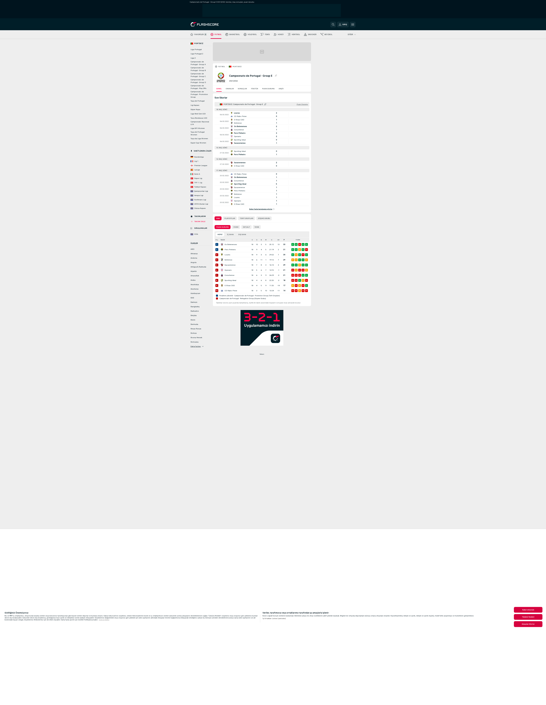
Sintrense (228, 260)
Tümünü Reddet (528, 617)
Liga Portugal (196, 49)
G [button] (256, 240)
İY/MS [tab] (257, 227)
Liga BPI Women (198, 128)
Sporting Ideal (230, 280)
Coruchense (229, 275)
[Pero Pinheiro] (222, 249)
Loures (227, 255)
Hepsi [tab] (219, 234)
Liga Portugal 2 (197, 54)
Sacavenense (230, 265)
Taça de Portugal (198, 101)
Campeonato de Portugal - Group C (198, 75)
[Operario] (222, 270)
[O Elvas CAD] (222, 285)
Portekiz (237, 67)
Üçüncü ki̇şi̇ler (104, 620)
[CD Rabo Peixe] (222, 290)
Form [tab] (235, 227)
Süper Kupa (195, 109)
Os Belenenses (231, 244)
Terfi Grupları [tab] (246, 218)
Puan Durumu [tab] (222, 227)
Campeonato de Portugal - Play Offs (198, 87)
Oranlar (230, 89)
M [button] (266, 240)
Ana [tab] (218, 218)
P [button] (284, 240)
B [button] (261, 240)
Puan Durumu (268, 89)
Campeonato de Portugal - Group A (198, 63)
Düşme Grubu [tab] (264, 218)
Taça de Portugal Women (198, 133)
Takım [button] (223, 240)
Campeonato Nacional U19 (200, 123)
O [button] (252, 240)
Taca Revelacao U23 (199, 118)
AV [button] (278, 240)
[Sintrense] (222, 259)
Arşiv (281, 89)
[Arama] (333, 24)
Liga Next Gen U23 (198, 114)
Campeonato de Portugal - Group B (198, 69)
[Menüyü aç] (353, 24)
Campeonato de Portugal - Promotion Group (199, 94)
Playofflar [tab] (229, 218)
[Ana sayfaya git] (210, 24)
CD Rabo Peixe (231, 290)
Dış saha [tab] (242, 234)
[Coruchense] (222, 275)
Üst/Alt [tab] (246, 227)
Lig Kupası (195, 105)
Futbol (221, 67)
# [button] (216, 240)
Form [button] (298, 240)
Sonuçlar (242, 89)
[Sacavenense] (222, 265)
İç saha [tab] (230, 234)
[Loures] (222, 254)
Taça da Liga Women (199, 138)
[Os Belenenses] (222, 244)
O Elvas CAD (230, 285)
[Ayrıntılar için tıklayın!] (262, 114)
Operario (228, 270)
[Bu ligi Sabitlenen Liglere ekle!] (275, 75)
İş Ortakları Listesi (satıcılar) (274, 618)
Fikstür (254, 89)
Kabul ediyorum (528, 610)
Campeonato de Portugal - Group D (198, 81)
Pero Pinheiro (230, 249)
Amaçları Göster (528, 624)
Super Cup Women (198, 143)
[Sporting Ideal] (222, 280)
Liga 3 (193, 58)
